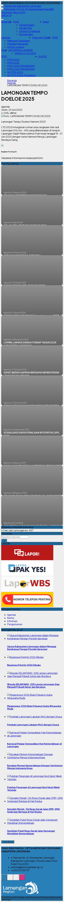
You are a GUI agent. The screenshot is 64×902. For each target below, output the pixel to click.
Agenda (11, 83)
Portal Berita (7, 842)
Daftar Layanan (15, 47)
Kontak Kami (26, 34)
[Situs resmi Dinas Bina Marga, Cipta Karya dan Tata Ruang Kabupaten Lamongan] (4, 878)
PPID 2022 (13, 59)
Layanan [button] (6, 37)
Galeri (46, 21)
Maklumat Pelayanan (18, 40)
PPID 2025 (13, 62)
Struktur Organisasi (29, 31)
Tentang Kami (26, 24)
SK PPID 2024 (15, 72)
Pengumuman (14, 624)
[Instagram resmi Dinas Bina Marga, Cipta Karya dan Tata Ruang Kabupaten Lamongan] (22, 878)
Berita (10, 617)
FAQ (3, 50)
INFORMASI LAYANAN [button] (20, 50)
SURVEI (42, 56)
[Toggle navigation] (2, 19)
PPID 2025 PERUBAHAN (21, 65)
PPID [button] (4, 56)
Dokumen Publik (41, 37)
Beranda (6, 21)
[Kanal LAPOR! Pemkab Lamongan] (10, 878)
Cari (4, 540)
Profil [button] (16, 21)
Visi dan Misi (25, 28)
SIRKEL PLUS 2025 (25, 53)
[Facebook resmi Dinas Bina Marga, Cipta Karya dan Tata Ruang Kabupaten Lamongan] (16, 878)
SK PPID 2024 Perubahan (21, 75)
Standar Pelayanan (17, 43)
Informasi (12, 621)
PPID (55, 37)
